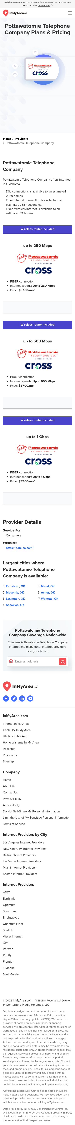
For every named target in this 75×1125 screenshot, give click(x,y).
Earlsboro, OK (15, 586)
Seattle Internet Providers (20, 874)
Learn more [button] (44, 5)
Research (9, 749)
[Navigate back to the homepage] (15, 13)
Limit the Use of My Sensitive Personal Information (36, 818)
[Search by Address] (62, 661)
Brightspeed (11, 917)
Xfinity (7, 955)
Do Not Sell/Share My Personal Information (31, 811)
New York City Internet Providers (24, 849)
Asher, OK (48, 592)
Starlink (8, 930)
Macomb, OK (15, 592)
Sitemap (8, 761)
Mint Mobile (11, 974)
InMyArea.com (22, 1000)
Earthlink (9, 899)
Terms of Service (14, 824)
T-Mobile (9, 968)
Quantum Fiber (13, 924)
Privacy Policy (12, 799)
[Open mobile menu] (70, 13)
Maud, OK (48, 586)
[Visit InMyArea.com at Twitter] (14, 698)
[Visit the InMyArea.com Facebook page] (6, 698)
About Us (9, 786)
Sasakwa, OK (15, 605)
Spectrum (9, 911)
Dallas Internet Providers (19, 855)
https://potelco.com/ (19, 548)
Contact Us (10, 792)
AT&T (6, 892)
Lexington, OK (15, 599)
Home (7, 780)
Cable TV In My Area (17, 730)
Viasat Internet (12, 936)
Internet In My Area (16, 724)
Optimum (9, 905)
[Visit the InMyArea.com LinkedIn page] (22, 698)
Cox (5, 943)
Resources (10, 755)
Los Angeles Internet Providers (23, 842)
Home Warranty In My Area (21, 742)
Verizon (8, 949)
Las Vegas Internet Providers (22, 861)
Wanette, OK (49, 599)
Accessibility (11, 805)
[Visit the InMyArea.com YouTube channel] (30, 698)
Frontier (8, 962)
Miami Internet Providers (19, 868)
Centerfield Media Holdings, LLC (27, 1005)
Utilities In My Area (15, 736)
